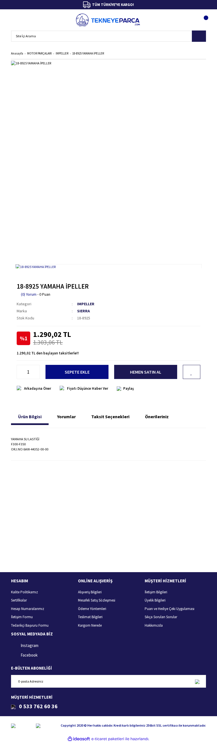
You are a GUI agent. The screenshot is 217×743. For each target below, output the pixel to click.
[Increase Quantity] (37, 372)
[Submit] (197, 681)
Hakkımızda (154, 625)
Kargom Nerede (90, 625)
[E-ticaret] (107, 739)
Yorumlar (66, 416)
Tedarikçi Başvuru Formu (30, 625)
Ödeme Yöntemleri (92, 608)
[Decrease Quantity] (20, 372)
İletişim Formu (22, 617)
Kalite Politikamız (24, 592)
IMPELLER (85, 303)
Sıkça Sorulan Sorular (161, 617)
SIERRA (83, 310)
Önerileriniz (157, 416)
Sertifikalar (19, 600)
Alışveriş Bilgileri (90, 592)
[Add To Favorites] (191, 372)
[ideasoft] (79, 739)
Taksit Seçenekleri (110, 416)
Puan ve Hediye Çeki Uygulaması (169, 608)
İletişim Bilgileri (156, 592)
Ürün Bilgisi (30, 416)
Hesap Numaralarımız (27, 608)
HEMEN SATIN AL (145, 372)
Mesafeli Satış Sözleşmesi (96, 600)
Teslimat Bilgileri (90, 617)
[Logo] (108, 20)
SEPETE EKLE (77, 372)
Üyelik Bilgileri (155, 600)
